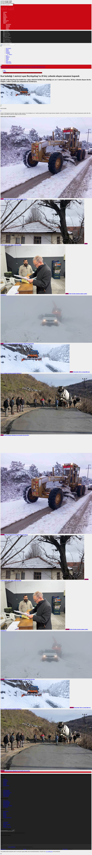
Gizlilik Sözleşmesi (7, 817)
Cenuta (24, 849)
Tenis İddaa (5, 806)
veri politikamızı (49, 851)
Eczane (4, 825)
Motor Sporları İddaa (7, 805)
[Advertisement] (11, 444)
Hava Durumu (8, 37)
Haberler (5, 779)
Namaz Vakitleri (8, 42)
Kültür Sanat (6, 20)
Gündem (5, 12)
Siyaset (4, 15)
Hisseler (5, 781)
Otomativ (8, 26)
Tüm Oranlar (6, 796)
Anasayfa (3, 66)
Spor (4, 13)
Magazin (5, 21)
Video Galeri (7, 34)
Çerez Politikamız (11, 847)
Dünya (7, 27)
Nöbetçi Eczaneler (7, 827)
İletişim (4, 813)
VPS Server (65, 849)
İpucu (7, 55)
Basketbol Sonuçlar (7, 792)
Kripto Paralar (6, 785)
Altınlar (4, 784)
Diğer (4, 23)
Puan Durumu (6, 795)
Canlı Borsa (7, 39)
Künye (4, 812)
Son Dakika (8, 24)
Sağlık (4, 19)
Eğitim (4, 18)
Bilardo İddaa (6, 804)
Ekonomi (5, 17)
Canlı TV (7, 36)
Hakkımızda (5, 811)
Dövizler (5, 783)
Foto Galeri (7, 33)
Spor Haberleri (6, 791)
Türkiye (7, 29)
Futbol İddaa (6, 800)
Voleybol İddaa (6, 803)
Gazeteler (6, 31)
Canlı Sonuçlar (6, 790)
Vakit (4, 70)
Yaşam (4, 14)
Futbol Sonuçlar (6, 793)
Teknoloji (8, 25)
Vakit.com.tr (3, 849)
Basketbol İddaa (6, 802)
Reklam (5, 815)
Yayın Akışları (8, 40)
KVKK (4, 816)
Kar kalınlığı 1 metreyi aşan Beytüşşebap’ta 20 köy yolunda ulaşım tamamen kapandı (27, 66)
